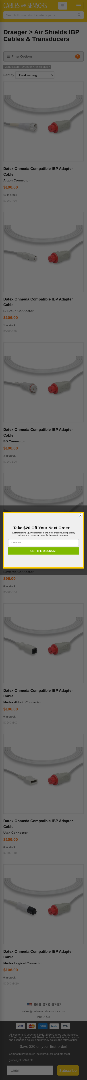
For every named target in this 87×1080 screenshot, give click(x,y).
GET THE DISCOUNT (43, 550)
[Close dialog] (80, 515)
